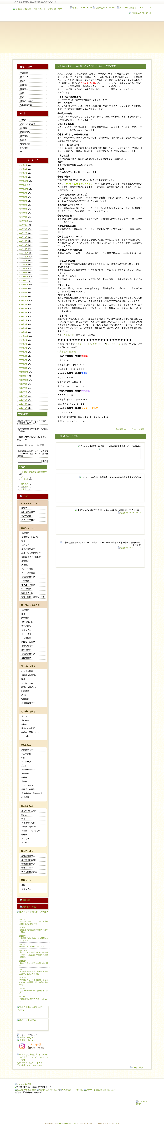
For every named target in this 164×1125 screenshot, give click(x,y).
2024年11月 (24, 225)
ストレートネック (29, 683)
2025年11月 (24, 185)
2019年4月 (23, 404)
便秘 (23, 819)
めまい (24, 695)
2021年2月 (23, 328)
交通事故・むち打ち (30, 537)
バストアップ (129, 344)
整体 (23, 541)
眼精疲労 (25, 691)
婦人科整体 (26, 589)
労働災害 (24, 128)
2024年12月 (24, 221)
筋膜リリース (27, 593)
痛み (22, 97)
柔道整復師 (69, 335)
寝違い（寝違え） (27, 101)
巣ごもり (25, 838)
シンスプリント (28, 785)
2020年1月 (23, 368)
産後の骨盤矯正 (28, 549)
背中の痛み (26, 626)
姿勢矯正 (25, 561)
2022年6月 (23, 288)
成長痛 (24, 781)
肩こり (23, 81)
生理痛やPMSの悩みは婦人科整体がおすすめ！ (32, 438)
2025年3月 (23, 209)
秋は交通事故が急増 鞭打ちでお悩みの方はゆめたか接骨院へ (33, 972)
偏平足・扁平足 (28, 789)
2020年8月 (23, 344)
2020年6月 (23, 348)
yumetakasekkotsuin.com (66, 1123)
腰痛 (23, 614)
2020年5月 (23, 352)
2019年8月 (23, 388)
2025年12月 (24, 181)
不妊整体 (25, 581)
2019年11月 (24, 376)
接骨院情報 (25, 132)
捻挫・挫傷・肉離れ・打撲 (32, 597)
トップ (130, 429)
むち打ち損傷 (27, 671)
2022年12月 (24, 277)
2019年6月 (23, 396)
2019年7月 (23, 392)
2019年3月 (23, 408)
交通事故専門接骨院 (67, 351)
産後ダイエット (97, 344)
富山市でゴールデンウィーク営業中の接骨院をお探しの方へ (32, 422)
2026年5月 (23, 165)
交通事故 (70, 344)
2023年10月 (24, 257)
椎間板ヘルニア (28, 642)
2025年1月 (23, 217)
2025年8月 (23, 193)
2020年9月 (23, 340)
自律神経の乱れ (28, 822)
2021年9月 (23, 304)
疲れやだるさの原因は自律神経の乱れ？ (33, 963)
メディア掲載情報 (27, 124)
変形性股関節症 (28, 769)
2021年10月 (24, 300)
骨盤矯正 (62, 344)
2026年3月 (23, 173)
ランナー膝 (26, 761)
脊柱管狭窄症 (26, 105)
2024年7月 (23, 233)
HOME (24, 508)
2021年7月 (23, 312)
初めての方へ (27, 516)
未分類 (23, 489)
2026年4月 (23, 169)
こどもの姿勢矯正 (29, 573)
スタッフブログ (28, 520)
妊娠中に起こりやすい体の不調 (30, 445)
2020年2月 (23, 364)
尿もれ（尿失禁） (29, 811)
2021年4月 (23, 324)
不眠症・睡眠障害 (29, 826)
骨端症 (24, 777)
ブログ (23, 120)
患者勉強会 (25, 144)
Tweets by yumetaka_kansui (30, 1065)
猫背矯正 (25, 565)
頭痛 (23, 679)
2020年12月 (24, 336)
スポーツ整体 (27, 569)
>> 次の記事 (139, 429)
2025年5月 (23, 205)
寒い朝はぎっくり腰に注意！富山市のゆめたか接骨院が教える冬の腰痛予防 (33, 981)
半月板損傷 (26, 753)
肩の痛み (25, 720)
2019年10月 (24, 380)
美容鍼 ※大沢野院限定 (31, 557)
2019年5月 (23, 400)
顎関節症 (25, 699)
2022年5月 (23, 292)
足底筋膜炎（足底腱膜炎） (32, 793)
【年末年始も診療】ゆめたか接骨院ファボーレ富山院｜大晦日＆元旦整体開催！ (32, 453)
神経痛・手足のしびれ (31, 732)
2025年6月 (23, 201)
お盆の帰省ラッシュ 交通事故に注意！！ (33, 991)
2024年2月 (23, 245)
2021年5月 (23, 320)
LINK (116, 1123)
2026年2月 (23, 177)
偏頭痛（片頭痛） (29, 675)
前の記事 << (121, 429)
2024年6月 (23, 237)
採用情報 (24, 147)
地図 (75, 347)
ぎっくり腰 (26, 634)
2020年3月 (23, 360)
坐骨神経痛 (26, 638)
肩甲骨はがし (27, 622)
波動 (22, 93)
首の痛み (24, 85)
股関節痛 (25, 773)
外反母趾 (25, 797)
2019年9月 (23, 384)
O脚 (23, 757)
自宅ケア (25, 842)
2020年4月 (23, 356)
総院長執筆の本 (28, 512)
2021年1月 (23, 332)
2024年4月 (23, 241)
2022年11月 (24, 281)
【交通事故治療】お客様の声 (34, 472)
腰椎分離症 (26, 650)
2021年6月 (23, 316)
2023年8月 (23, 265)
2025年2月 (23, 213)
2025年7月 (23, 197)
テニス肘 (25, 736)
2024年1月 (23, 249)
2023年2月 (23, 269)
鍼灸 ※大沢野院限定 (31, 553)
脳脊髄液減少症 (28, 703)
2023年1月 (23, 273)
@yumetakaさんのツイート (30, 1063)
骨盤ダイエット (82, 344)
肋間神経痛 (26, 658)
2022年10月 (24, 284)
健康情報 (24, 136)
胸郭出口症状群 (28, 728)
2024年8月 (23, 229)
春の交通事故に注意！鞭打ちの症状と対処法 (32, 430)
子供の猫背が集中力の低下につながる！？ (33, 999)
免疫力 (23, 140)
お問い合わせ (66, 347)
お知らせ (25, 479)
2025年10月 (24, 189)
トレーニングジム (114, 344)
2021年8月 (23, 308)
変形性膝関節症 (28, 750)
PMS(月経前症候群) (29, 872)
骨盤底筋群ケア (28, 577)
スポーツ (24, 77)
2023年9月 (23, 261)
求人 (22, 151)
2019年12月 (24, 372)
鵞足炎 (24, 765)
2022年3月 (23, 296)
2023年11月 (24, 253)
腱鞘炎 (24, 724)
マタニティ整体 (28, 585)
